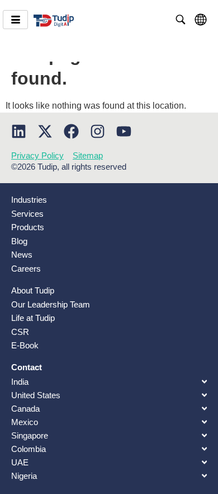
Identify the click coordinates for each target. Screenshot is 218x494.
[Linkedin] (18, 131)
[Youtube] (123, 131)
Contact (26, 367)
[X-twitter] (45, 131)
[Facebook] (71, 131)
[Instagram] (97, 131)
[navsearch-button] (180, 19)
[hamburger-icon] (15, 19)
